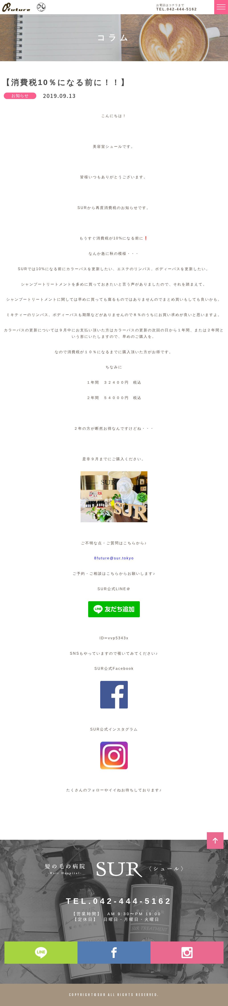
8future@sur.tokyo (114, 558)
